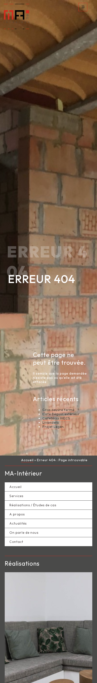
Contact (16, 543)
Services (16, 497)
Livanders (50, 424)
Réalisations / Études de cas (32, 507)
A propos (17, 516)
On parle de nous (23, 534)
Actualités (18, 525)
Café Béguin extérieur (61, 416)
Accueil (27, 462)
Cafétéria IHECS (56, 420)
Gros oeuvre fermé (58, 411)
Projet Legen (53, 428)
